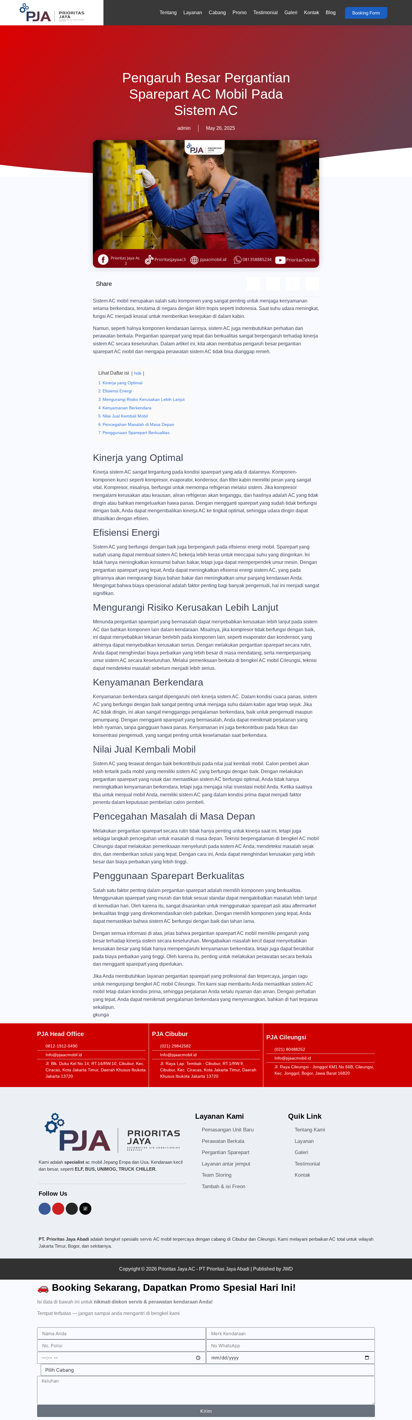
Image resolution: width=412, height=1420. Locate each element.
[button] (253, 284)
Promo (240, 12)
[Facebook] (45, 1209)
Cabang (217, 12)
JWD (287, 1268)
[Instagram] (72, 1209)
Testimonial (265, 12)
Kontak (311, 12)
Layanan (192, 12)
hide (137, 373)
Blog (331, 12)
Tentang (168, 12)
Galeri (290, 12)
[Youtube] (58, 1209)
